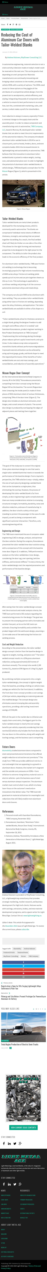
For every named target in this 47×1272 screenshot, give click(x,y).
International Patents (27, 1213)
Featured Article (9, 952)
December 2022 (11, 926)
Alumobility (7, 750)
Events (22, 1209)
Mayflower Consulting (11, 956)
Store (3, 1243)
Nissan (5, 171)
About (3, 1230)
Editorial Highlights (7, 1252)
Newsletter (24, 1218)
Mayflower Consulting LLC (31, 57)
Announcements (6, 1209)
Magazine (4, 1234)
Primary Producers (26, 1200)
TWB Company (33, 956)
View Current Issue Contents (23, 1127)
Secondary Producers (27, 1204)
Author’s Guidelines (7, 1256)
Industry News (5, 1195)
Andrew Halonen (13, 57)
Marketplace (5, 1213)
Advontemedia (26, 1263)
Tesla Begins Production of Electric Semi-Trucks (19, 1044)
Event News (4, 1200)
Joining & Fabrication (16, 29)
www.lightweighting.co (32, 915)
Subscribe (4, 1238)
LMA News (4, 1204)
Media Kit (4, 1247)
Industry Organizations (27, 1195)
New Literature (6, 1218)
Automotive (5, 29)
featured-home (23, 952)
